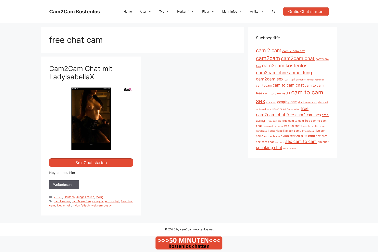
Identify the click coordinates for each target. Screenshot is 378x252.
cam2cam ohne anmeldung (284, 72)
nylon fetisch (81, 205)
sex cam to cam (301, 141)
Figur (205, 11)
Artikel (254, 11)
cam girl (289, 79)
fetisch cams (279, 109)
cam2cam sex (270, 78)
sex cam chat (265, 141)
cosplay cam (287, 102)
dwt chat (323, 102)
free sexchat (292, 125)
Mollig (100, 197)
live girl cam (308, 131)
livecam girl (64, 205)
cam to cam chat (288, 85)
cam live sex (62, 201)
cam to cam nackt (276, 93)
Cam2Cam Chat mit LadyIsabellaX (80, 72)
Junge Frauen (85, 197)
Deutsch (69, 197)
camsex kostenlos (315, 80)
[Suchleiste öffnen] (273, 11)
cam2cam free (81, 201)
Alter (143, 11)
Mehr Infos (229, 11)
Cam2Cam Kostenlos (74, 12)
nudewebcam (272, 136)
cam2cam (268, 58)
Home (128, 11)
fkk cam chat (293, 109)
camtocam (264, 85)
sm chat (323, 141)
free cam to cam (293, 120)
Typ (161, 11)
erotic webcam (263, 109)
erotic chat (112, 201)
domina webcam (307, 102)
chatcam (271, 102)
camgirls (98, 201)
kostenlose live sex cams (284, 130)
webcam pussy (101, 205)
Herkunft (183, 11)
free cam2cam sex (303, 114)
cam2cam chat (298, 58)
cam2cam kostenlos (285, 65)
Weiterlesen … (64, 185)
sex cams (279, 142)
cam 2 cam (268, 50)
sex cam (321, 136)
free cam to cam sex (273, 126)
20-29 (58, 197)
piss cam (308, 136)
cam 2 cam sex (293, 51)
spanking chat (269, 147)
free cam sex (275, 121)
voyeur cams (289, 148)
